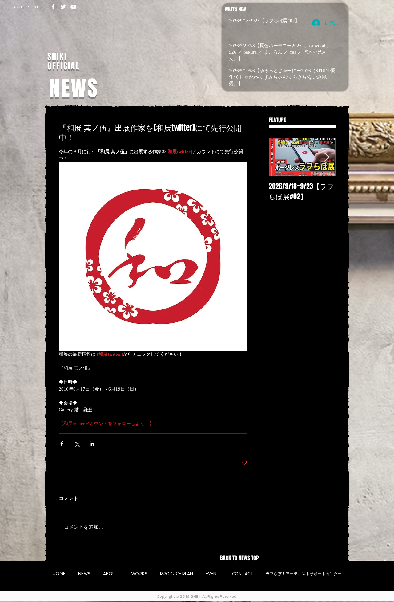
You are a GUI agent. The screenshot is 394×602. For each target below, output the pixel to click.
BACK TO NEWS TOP (239, 558)
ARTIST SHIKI (25, 7)
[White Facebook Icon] (53, 6)
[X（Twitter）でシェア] (77, 444)
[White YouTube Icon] (73, 6)
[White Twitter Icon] (63, 6)
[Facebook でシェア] (62, 444)
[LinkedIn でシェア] (92, 444)
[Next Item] (326, 157)
